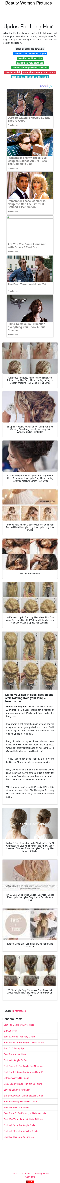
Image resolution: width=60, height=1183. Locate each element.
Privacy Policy (42, 1173)
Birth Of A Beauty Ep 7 (15, 1048)
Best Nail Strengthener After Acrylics (21, 1131)
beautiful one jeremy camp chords (39, 72)
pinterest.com (19, 1010)
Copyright (30, 1176)
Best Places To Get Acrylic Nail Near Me (23, 1066)
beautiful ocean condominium (30, 48)
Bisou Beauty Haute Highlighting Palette (23, 1083)
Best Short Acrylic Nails (15, 1054)
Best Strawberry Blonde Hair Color (20, 1101)
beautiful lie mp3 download (30, 62)
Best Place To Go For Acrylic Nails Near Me (25, 1113)
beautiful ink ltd (12, 72)
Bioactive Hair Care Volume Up (19, 1136)
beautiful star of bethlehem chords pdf (30, 76)
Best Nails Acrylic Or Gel (15, 1060)
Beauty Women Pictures (28, 3)
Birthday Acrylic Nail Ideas (16, 1077)
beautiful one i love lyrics (30, 58)
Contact (26, 1173)
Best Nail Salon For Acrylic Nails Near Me (24, 1042)
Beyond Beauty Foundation (17, 1089)
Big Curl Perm (10, 1030)
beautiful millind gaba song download (30, 67)
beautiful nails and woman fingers (30, 53)
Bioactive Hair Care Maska (17, 1107)
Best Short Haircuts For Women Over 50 (23, 1071)
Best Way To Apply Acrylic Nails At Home (23, 1119)
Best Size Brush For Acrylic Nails (19, 1036)
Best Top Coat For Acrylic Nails (19, 1024)
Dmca (14, 1173)
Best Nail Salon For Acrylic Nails (19, 1125)
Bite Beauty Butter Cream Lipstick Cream (24, 1095)
